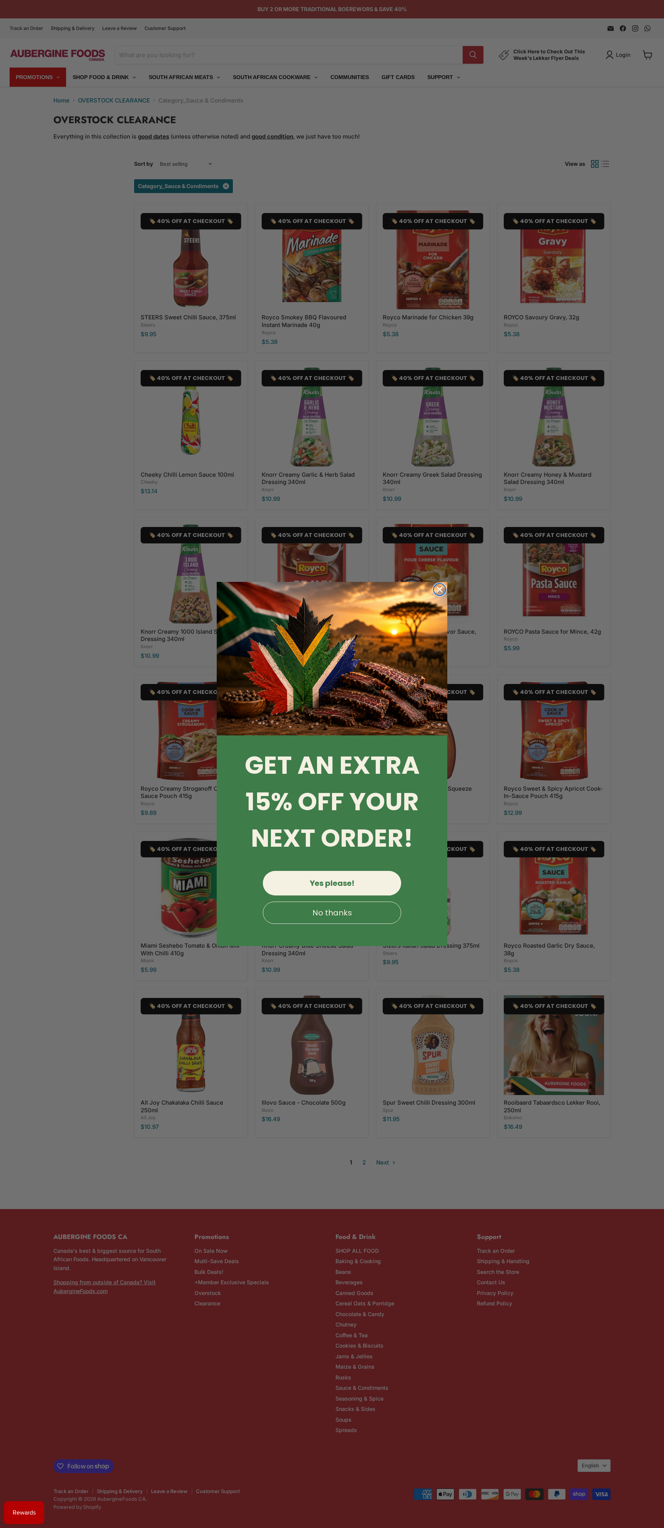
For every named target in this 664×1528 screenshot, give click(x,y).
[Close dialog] (439, 589)
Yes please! (332, 883)
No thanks (332, 912)
